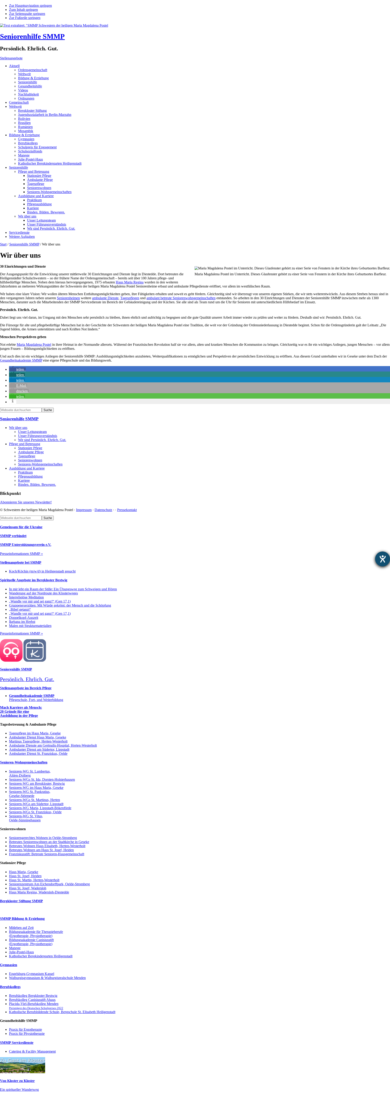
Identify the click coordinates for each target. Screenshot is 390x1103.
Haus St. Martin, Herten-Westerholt (34, 880)
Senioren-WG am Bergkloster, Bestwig (37, 783)
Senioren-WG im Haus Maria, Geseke (36, 788)
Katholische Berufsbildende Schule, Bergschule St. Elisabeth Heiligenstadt (62, 1012)
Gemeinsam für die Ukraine (21, 527)
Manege (15, 948)
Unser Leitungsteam (32, 432)
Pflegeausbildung (30, 476)
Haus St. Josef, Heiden (25, 876)
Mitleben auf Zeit (21, 928)
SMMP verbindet (13, 536)
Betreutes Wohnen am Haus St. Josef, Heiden (41, 850)
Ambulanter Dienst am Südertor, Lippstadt (39, 749)
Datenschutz (103, 510)
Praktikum (25, 472)
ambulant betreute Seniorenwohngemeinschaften (181, 298)
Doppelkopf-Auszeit (23, 617)
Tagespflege (26, 456)
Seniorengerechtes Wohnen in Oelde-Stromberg (43, 838)
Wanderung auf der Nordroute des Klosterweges (43, 593)
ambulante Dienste (105, 298)
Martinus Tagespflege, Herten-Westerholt (38, 741)
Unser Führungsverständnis (37, 436)
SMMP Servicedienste (16, 1043)
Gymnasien (8, 965)
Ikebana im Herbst (22, 622)
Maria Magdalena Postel (34, 344)
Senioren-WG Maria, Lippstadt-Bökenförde (40, 808)
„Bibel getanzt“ (20, 609)
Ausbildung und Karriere (27, 468)
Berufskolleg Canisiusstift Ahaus (32, 1000)
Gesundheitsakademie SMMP (21, 360)
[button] (17, 369)
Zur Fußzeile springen (24, 18)
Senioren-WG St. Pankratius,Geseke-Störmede (29, 794)
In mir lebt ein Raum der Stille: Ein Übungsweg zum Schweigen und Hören (63, 589)
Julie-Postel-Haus (21, 952)
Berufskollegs (10, 987)
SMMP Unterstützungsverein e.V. (25, 545)
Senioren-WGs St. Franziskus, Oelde (35, 812)
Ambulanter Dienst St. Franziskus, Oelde (38, 753)
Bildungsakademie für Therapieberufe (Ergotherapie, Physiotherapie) (36, 934)
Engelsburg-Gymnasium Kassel (31, 974)
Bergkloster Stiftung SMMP (21, 901)
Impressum (84, 510)
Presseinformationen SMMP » (21, 554)
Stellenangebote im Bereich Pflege (25, 688)
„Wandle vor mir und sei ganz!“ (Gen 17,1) (40, 601)
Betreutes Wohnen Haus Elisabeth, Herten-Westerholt (47, 846)
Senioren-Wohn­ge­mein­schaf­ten (40, 464)
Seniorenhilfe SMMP (32, 36)
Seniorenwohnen (30, 460)
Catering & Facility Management (32, 1051)
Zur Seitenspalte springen (27, 14)
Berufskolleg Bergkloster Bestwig (33, 996)
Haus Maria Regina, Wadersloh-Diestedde (39, 892)
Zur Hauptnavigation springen (30, 5)
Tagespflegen (129, 298)
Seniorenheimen (68, 298)
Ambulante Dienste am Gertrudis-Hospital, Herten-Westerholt (53, 745)
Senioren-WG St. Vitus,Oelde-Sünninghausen (26, 818)
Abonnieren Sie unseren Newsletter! (26, 502)
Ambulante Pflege (31, 452)
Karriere (24, 480)
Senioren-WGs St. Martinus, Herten (34, 800)
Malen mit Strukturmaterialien (30, 626)
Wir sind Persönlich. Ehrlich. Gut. (42, 440)
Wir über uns (18, 428)
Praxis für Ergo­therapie (25, 1029)
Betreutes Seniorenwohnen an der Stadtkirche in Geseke (49, 842)
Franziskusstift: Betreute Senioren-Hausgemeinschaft (46, 854)
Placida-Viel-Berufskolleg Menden (36, 1006)
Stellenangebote (11, 58)
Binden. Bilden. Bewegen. (37, 484)
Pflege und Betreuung (24, 444)
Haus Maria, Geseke (23, 872)
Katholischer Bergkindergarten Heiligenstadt (40, 956)
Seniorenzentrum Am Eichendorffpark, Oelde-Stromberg (49, 884)
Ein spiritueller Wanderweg (19, 1089)
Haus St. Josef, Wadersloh (27, 888)
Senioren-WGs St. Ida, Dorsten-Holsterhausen (42, 779)
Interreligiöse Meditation (26, 597)
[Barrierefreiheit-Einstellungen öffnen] (382, 559)
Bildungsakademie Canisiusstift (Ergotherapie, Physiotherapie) (31, 942)
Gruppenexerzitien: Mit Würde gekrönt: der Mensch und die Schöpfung (60, 605)
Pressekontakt (127, 510)
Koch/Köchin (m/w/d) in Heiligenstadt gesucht (42, 571)
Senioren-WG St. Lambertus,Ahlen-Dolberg (30, 773)
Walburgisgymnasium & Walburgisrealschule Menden (47, 978)
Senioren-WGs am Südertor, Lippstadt (36, 804)
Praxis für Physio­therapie (27, 1033)
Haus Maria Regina (130, 282)
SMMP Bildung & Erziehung (22, 919)
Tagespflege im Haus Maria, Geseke (35, 733)
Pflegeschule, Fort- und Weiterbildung (36, 698)
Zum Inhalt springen (23, 10)
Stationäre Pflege (30, 448)
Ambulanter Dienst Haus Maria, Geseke (37, 737)
